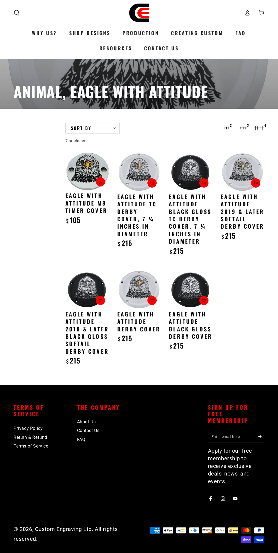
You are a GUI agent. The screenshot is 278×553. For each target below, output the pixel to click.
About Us (86, 421)
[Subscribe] (261, 437)
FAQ (81, 439)
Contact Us (88, 430)
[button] (17, 13)
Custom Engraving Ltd (63, 529)
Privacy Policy (28, 428)
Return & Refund (30, 437)
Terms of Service (31, 446)
